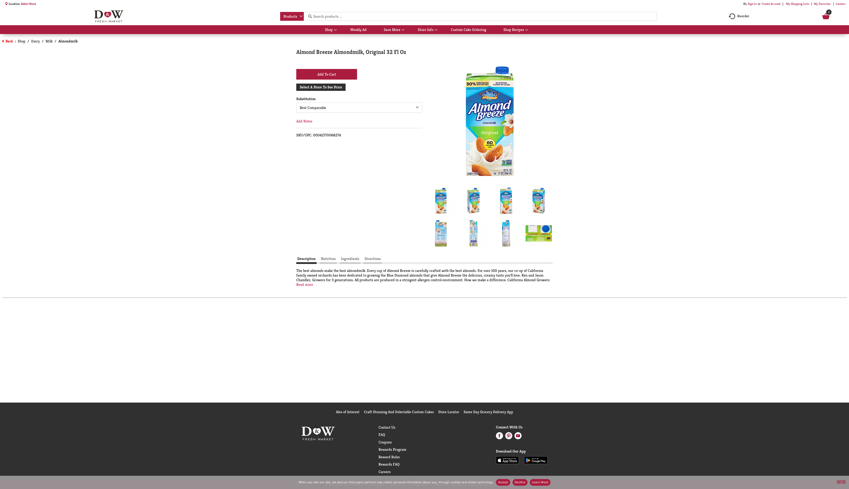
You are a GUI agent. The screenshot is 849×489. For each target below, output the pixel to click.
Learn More (540, 482)
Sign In (752, 4)
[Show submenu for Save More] (403, 30)
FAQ (382, 434)
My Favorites (822, 4)
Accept (503, 482)
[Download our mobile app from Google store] (535, 459)
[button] (441, 201)
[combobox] (292, 16)
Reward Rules (389, 457)
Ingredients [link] (350, 258)
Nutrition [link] (328, 258)
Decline (520, 482)
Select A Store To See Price (321, 87)
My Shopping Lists (797, 4)
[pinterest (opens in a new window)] (508, 437)
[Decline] (841, 482)
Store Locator (448, 411)
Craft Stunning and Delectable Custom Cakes (399, 411)
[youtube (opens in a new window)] (518, 437)
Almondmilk (68, 41)
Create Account (771, 4)
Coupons (385, 442)
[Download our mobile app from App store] (507, 459)
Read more (304, 284)
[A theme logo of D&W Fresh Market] (108, 16)
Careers (840, 4)
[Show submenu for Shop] (335, 30)
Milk (49, 41)
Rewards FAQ (389, 464)
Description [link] (306, 258)
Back (9, 41)
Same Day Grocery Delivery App (488, 411)
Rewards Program (392, 449)
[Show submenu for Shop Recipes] (526, 30)
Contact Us (387, 427)
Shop (21, 41)
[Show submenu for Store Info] (436, 30)
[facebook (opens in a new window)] (499, 437)
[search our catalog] (309, 16)
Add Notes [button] (304, 121)
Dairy (35, 41)
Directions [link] (373, 258)
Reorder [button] (743, 16)
